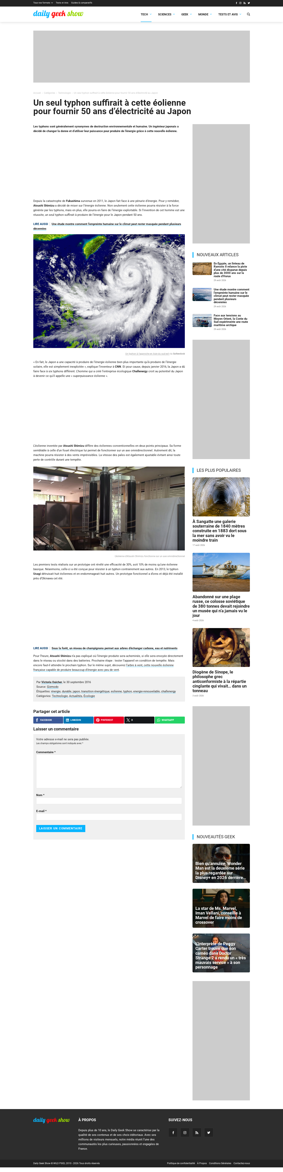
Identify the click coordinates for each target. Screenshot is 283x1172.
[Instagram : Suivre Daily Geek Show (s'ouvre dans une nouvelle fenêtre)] (240, 3)
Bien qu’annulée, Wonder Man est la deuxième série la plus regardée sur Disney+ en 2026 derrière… (221, 870)
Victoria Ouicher (51, 682)
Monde (203, 14)
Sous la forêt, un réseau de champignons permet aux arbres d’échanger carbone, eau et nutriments (115, 648)
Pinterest (107, 720)
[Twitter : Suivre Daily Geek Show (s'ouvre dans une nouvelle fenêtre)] (249, 3)
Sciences (164, 14)
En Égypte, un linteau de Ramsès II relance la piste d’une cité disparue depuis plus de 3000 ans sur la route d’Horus (230, 270)
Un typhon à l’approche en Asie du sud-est (147, 353)
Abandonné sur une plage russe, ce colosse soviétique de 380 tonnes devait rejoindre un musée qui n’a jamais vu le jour (221, 606)
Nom (40, 795)
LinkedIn (75, 720)
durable (66, 691)
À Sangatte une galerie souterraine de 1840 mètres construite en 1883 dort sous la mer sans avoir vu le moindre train (219, 531)
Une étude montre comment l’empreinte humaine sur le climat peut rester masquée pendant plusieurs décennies (231, 296)
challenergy (168, 691)
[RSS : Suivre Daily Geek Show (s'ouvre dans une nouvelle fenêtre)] (245, 3)
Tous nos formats (41, 3)
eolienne (116, 691)
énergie (56, 691)
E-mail (41, 811)
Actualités (75, 696)
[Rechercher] (248, 14)
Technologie (60, 696)
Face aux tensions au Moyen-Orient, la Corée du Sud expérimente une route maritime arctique (231, 320)
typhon (127, 691)
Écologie (89, 696)
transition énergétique (95, 691)
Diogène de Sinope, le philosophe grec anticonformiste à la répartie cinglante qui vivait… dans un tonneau (220, 681)
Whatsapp (168, 720)
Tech (144, 14)
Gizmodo (53, 686)
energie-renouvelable (146, 691)
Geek (184, 14)
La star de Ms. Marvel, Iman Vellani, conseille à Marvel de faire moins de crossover (218, 915)
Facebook (46, 720)
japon (76, 691)
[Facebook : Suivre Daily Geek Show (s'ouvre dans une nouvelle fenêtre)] (236, 3)
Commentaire (46, 752)
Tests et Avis (62, 3)
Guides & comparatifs (81, 3)
